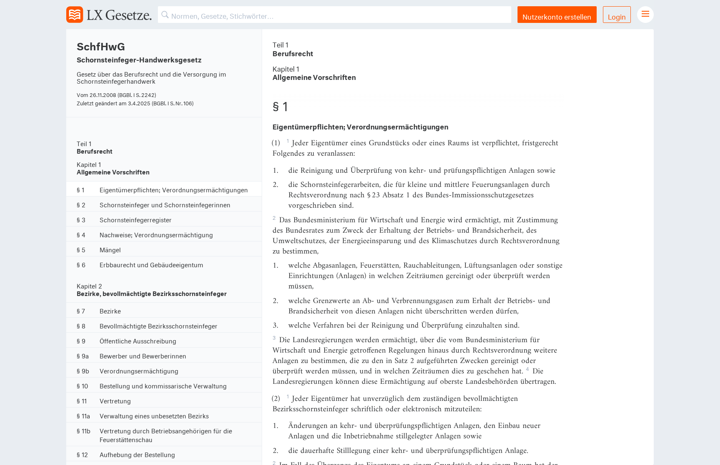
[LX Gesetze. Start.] (109, 14)
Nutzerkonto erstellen (556, 15)
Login (617, 15)
